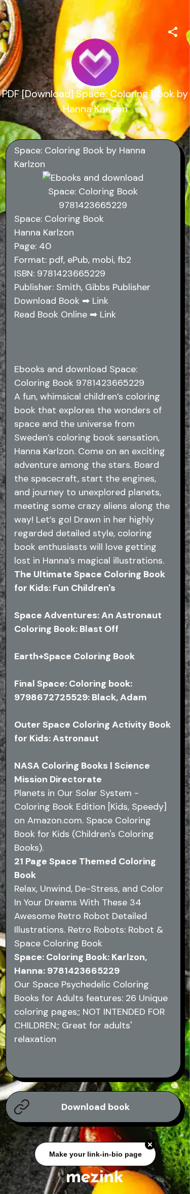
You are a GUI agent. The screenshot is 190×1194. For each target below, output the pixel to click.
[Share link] (173, 30)
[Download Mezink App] (95, 1176)
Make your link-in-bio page (95, 1155)
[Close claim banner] (150, 1145)
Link (100, 301)
